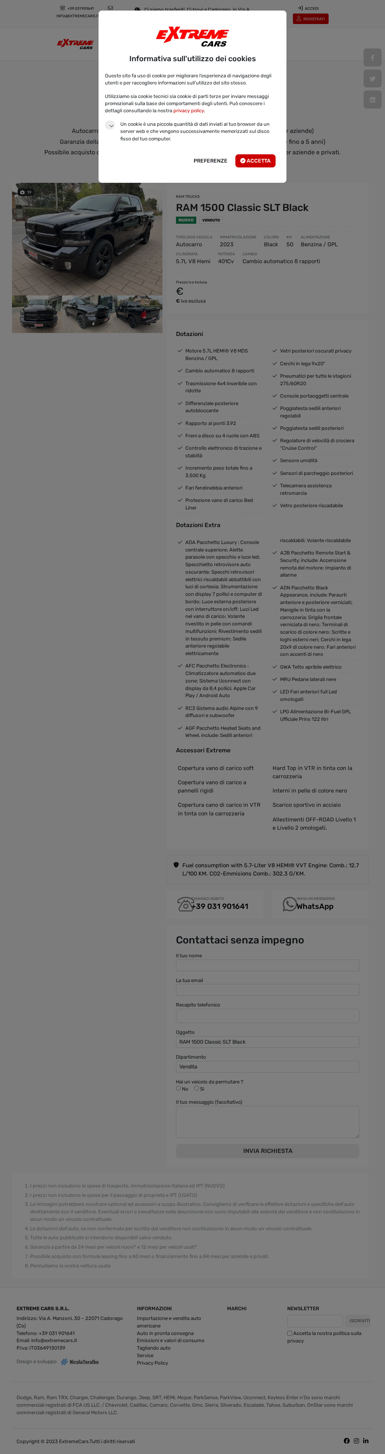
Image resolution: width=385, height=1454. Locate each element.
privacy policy (188, 110)
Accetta (258, 161)
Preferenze (210, 161)
